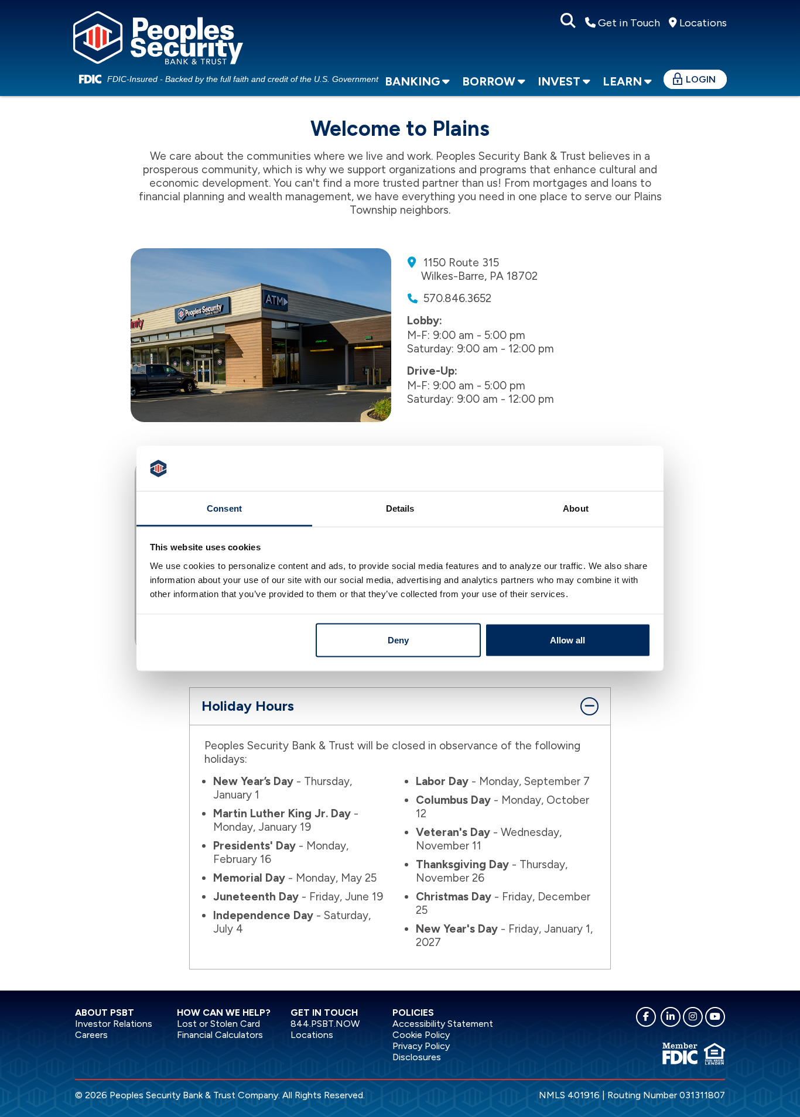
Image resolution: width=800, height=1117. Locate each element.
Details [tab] (400, 508)
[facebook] (646, 1017)
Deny (398, 640)
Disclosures (416, 1057)
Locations (702, 22)
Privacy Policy (421, 1045)
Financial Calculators (220, 1034)
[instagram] (693, 1017)
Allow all (567, 640)
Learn (622, 81)
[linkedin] (671, 1017)
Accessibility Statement (442, 1023)
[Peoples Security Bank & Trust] (158, 36)
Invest (559, 81)
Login (701, 79)
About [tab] (576, 508)
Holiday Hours (247, 705)
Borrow (488, 81)
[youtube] (715, 1017)
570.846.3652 (457, 298)
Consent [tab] (224, 508)
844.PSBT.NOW (325, 1023)
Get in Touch (628, 22)
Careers (91, 1034)
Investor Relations (113, 1023)
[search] (568, 21)
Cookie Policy (421, 1034)
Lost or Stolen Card (218, 1023)
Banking (412, 81)
